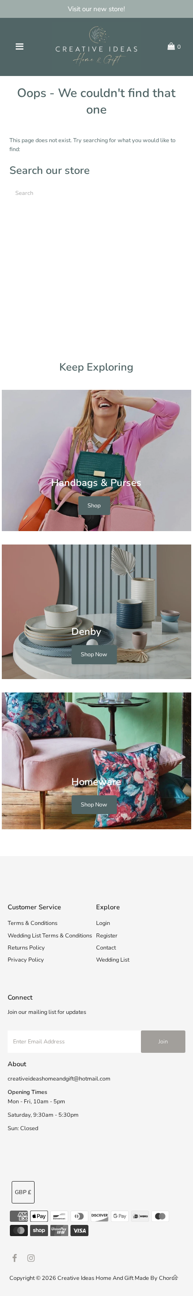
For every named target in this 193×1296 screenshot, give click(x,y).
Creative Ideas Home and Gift (96, 1278)
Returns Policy (26, 948)
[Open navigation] (20, 47)
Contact (106, 948)
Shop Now (94, 655)
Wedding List (112, 960)
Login (103, 923)
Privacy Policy (26, 960)
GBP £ (23, 1192)
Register (107, 936)
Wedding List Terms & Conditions (50, 936)
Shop (94, 506)
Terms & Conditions (32, 923)
